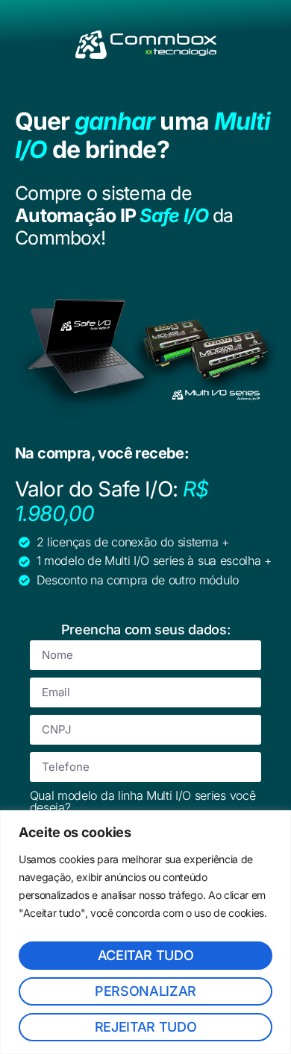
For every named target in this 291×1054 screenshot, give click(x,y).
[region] (145, 932)
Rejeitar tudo (145, 1027)
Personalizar (145, 991)
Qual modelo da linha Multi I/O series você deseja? (143, 801)
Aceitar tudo (146, 955)
